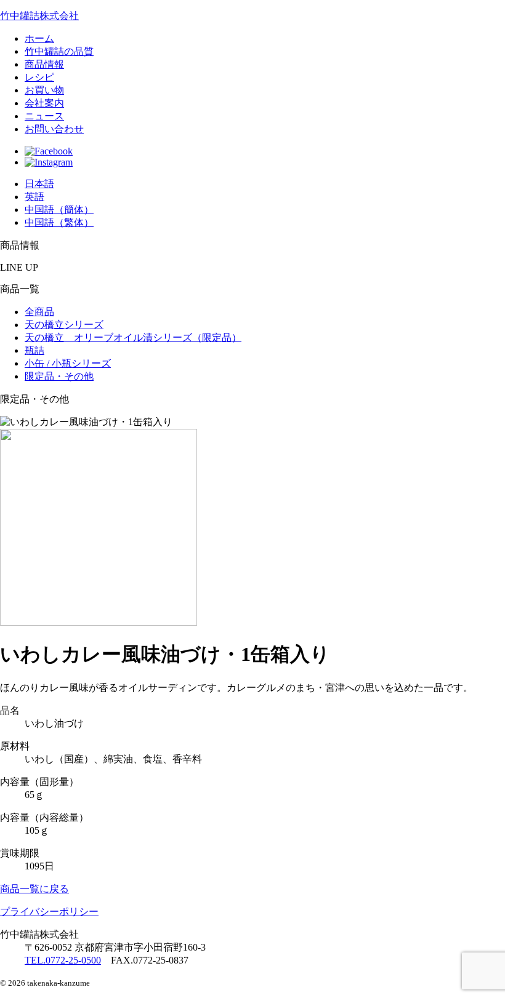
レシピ (39, 77)
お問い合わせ (54, 129)
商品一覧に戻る (34, 889)
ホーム (39, 38)
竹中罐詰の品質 (59, 51)
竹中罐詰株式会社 (39, 15)
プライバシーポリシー (49, 911)
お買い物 (44, 90)
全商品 (39, 311)
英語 (34, 196)
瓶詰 (34, 350)
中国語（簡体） (59, 209)
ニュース (44, 116)
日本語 (39, 183)
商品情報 (44, 64)
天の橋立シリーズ (64, 324)
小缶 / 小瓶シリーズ (68, 363)
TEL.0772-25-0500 (63, 960)
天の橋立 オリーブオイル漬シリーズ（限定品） (133, 337)
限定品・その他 (59, 376)
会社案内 (44, 103)
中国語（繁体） (59, 222)
